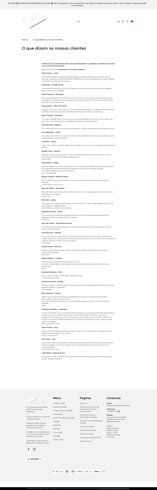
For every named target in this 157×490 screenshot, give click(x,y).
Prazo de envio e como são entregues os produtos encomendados (89, 409)
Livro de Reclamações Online (90, 437)
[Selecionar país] (133, 21)
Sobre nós (83, 403)
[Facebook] (28, 449)
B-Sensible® (57, 414)
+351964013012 (112, 411)
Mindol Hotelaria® (59, 407)
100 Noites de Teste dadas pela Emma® (91, 422)
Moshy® (56, 421)
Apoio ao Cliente (86, 441)
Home (25, 40)
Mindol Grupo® (59, 403)
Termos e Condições (87, 427)
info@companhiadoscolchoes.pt (118, 405)
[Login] (127, 21)
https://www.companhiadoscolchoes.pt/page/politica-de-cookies (113, 488)
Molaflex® (57, 425)
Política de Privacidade (88, 430)
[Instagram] (34, 449)
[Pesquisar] (119, 21)
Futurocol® (57, 432)
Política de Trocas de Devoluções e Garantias (88, 416)
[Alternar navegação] (78, 21)
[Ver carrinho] (123, 21)
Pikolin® (56, 429)
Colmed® (56, 436)
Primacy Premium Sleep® (62, 410)
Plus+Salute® (58, 440)
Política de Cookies (86, 434)
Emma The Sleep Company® (63, 418)
